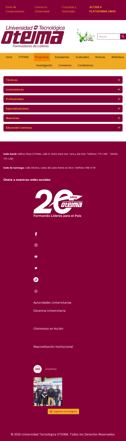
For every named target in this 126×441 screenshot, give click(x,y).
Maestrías (12, 118)
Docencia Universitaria (49, 311)
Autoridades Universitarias (52, 302)
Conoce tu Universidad (42, 9)
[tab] (63, 80)
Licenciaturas (15, 89)
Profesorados (15, 99)
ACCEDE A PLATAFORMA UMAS (102, 9)
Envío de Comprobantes (15, 9)
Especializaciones (17, 108)
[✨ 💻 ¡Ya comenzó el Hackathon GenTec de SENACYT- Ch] (47, 391)
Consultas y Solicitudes (69, 9)
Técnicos (11, 80)
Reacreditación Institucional (53, 347)
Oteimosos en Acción (48, 328)
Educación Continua (19, 127)
